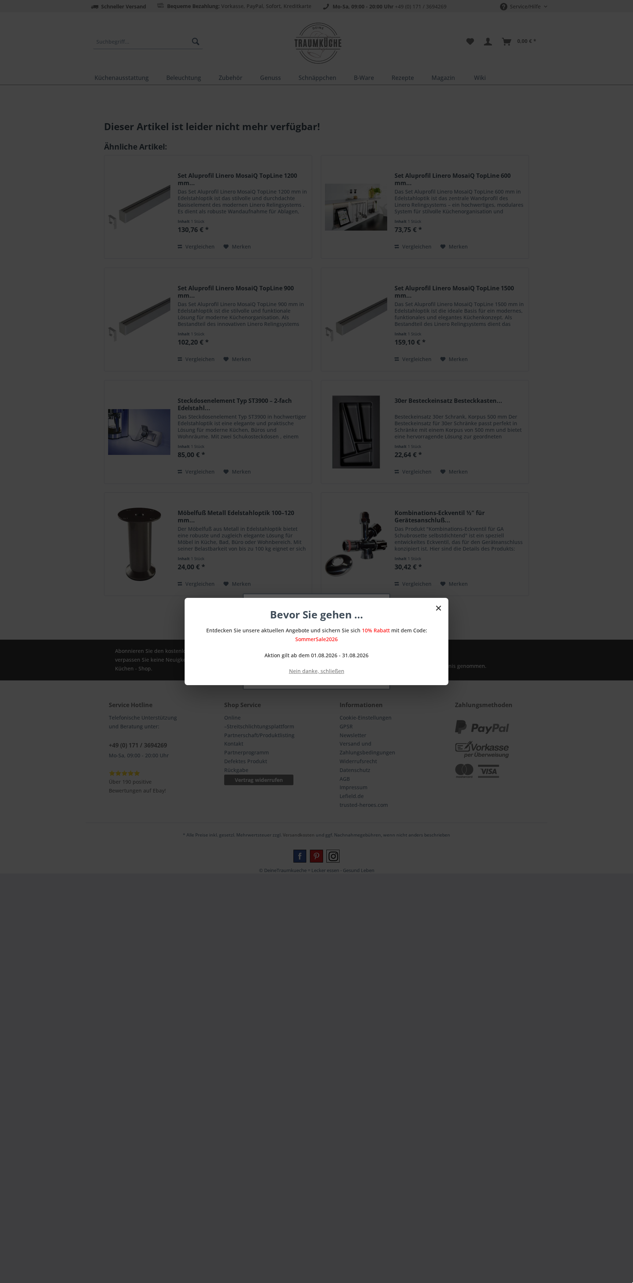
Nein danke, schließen (316, 671)
